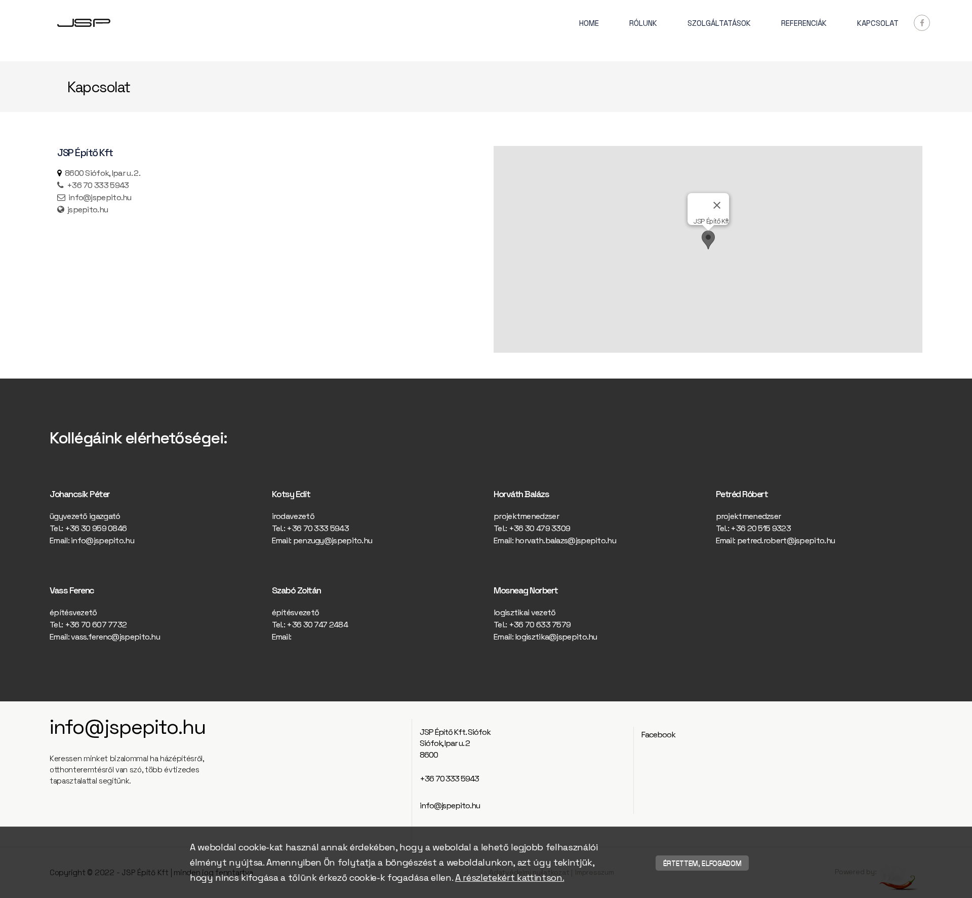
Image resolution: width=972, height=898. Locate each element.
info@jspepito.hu (100, 197)
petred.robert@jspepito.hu (786, 540)
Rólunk (643, 23)
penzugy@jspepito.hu (333, 540)
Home (589, 23)
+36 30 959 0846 (96, 528)
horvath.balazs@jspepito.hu (565, 540)
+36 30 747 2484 (317, 624)
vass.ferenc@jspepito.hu (115, 636)
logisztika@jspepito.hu (556, 636)
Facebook (658, 734)
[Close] (716, 205)
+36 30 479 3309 (540, 528)
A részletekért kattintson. (509, 877)
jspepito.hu (87, 209)
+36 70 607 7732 (96, 624)
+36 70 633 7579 (540, 624)
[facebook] (922, 23)
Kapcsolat (878, 23)
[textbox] (264, 191)
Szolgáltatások (719, 23)
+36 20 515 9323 (761, 528)
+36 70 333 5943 (318, 528)
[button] (708, 240)
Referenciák (804, 23)
